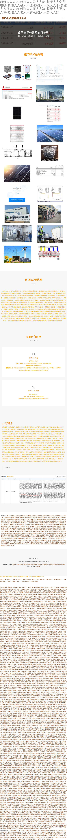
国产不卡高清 (62, 680)
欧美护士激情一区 (31, 835)
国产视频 (25, 792)
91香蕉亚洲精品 (41, 701)
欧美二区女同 (41, 765)
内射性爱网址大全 (9, 751)
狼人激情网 (43, 774)
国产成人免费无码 (27, 675)
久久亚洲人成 (40, 659)
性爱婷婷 (17, 683)
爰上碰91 (56, 785)
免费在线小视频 (41, 641)
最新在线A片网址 (47, 678)
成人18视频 (15, 760)
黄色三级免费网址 (23, 671)
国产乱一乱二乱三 (32, 682)
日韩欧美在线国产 (41, 634)
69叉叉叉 (2, 790)
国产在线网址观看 (28, 708)
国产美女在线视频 (29, 645)
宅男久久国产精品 (37, 736)
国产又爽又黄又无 (49, 662)
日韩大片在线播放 (47, 839)
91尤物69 (47, 682)
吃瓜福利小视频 (50, 641)
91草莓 (31, 776)
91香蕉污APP (26, 744)
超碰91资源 (24, 682)
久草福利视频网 (6, 612)
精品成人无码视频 (5, 764)
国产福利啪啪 (53, 648)
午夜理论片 (46, 781)
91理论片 (11, 722)
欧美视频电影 (7, 793)
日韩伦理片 (41, 743)
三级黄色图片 (26, 755)
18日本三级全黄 (31, 772)
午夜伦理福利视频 (42, 835)
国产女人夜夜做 (10, 729)
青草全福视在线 (11, 655)
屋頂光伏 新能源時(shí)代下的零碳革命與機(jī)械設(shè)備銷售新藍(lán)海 (17, 112)
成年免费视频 (40, 797)
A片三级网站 (44, 685)
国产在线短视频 (46, 772)
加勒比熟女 (40, 606)
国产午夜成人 (42, 636)
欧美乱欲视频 (28, 678)
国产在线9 (43, 640)
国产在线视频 (61, 704)
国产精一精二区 (10, 676)
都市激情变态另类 (10, 718)
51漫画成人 (24, 676)
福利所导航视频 (9, 715)
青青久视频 (26, 699)
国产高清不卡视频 (12, 648)
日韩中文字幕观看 (44, 591)
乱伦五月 (14, 748)
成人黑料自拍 (16, 716)
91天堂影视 (17, 769)
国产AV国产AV (52, 594)
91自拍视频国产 (13, 839)
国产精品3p (17, 743)
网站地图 (35, 581)
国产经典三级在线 (30, 669)
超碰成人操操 (13, 626)
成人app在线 (50, 627)
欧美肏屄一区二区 (54, 739)
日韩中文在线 (11, 631)
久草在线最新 (50, 725)
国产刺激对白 (44, 793)
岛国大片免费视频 (26, 601)
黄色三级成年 (44, 692)
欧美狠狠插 (57, 701)
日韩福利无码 (45, 764)
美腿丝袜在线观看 (9, 743)
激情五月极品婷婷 (15, 594)
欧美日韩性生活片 (12, 730)
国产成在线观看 (49, 741)
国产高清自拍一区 (35, 744)
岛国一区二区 (47, 703)
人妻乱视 (18, 627)
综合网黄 (20, 713)
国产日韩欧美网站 (25, 716)
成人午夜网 (56, 629)
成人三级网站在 (58, 675)
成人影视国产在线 (52, 664)
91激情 (45, 792)
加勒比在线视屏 (8, 744)
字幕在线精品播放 (26, 718)
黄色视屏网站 (55, 678)
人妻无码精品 (5, 603)
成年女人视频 (16, 596)
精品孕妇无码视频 (33, 687)
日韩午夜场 (44, 720)
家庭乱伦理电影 (28, 624)
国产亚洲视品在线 (47, 776)
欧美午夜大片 (38, 839)
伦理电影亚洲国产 (46, 657)
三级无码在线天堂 (7, 732)
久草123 (44, 753)
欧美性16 (6, 668)
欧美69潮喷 (13, 620)
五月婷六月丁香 (53, 830)
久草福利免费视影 (18, 799)
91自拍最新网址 (62, 617)
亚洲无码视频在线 (45, 696)
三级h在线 (30, 834)
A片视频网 (21, 697)
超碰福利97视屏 (56, 769)
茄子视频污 (63, 612)
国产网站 (3, 655)
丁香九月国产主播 (11, 774)
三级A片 (10, 758)
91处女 (34, 662)
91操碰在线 (32, 596)
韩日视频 (38, 689)
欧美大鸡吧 (21, 760)
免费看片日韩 (43, 788)
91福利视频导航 (58, 636)
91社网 (16, 694)
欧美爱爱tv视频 (42, 711)
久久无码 (3, 778)
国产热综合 (32, 668)
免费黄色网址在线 (58, 673)
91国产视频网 (50, 710)
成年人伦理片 (30, 769)
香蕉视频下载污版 (19, 741)
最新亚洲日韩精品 (40, 673)
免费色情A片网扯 (32, 704)
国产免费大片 (60, 781)
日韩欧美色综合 (38, 734)
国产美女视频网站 (15, 701)
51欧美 (43, 631)
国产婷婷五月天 (45, 718)
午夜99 (36, 741)
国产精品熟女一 (45, 624)
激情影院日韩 (38, 753)
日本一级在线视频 (28, 655)
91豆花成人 (31, 729)
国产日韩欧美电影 (43, 629)
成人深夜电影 (23, 606)
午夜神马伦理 (44, 779)
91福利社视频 (32, 685)
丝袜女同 (26, 706)
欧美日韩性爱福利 (19, 722)
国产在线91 (15, 669)
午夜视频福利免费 (52, 788)
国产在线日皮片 (36, 779)
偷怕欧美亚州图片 (42, 594)
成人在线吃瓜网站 (24, 725)
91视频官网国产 (52, 699)
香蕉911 (7, 598)
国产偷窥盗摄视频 (18, 599)
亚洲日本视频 (37, 664)
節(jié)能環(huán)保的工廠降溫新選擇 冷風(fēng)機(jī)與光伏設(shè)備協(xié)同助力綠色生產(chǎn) (49, 212)
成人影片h (7, 661)
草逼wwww (28, 760)
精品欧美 (15, 785)
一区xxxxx (18, 601)
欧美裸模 (51, 606)
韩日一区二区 (38, 612)
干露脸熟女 (37, 785)
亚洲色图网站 (8, 785)
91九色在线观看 (48, 748)
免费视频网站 (40, 762)
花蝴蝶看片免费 (14, 598)
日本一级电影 (29, 703)
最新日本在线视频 (10, 790)
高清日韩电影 (37, 769)
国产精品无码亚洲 (45, 708)
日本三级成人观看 (26, 720)
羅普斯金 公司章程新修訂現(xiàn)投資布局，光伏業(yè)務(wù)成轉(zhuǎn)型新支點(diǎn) (49, 112)
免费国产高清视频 (24, 776)
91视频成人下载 (24, 701)
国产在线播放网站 (29, 664)
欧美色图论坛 (14, 638)
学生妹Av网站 (37, 592)
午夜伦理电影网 (5, 657)
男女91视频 (18, 718)
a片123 (12, 727)
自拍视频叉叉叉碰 (15, 830)
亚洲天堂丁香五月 (9, 694)
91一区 (10, 757)
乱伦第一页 (32, 689)
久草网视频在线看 (40, 668)
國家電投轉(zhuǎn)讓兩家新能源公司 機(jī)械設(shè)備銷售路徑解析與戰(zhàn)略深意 (17, 92)
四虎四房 (51, 764)
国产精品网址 (4, 832)
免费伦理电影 (61, 682)
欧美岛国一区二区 (9, 711)
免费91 (57, 641)
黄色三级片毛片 (45, 666)
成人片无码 (57, 753)
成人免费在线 (44, 680)
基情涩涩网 (18, 676)
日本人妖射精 (9, 689)
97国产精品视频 (27, 631)
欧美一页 (54, 795)
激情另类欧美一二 (14, 734)
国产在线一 (46, 626)
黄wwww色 (33, 613)
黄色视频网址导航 (53, 676)
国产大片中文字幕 (18, 666)
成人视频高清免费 (52, 720)
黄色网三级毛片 (32, 771)
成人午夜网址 (12, 710)
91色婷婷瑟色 (13, 661)
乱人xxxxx (14, 755)
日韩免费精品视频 (44, 783)
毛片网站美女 (51, 779)
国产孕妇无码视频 (19, 779)
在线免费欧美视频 (47, 603)
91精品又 (62, 772)
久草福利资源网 (58, 662)
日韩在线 (64, 619)
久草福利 (63, 608)
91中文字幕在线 (32, 641)
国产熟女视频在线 (24, 689)
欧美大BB (47, 648)
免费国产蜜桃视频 (20, 835)
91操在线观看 (46, 750)
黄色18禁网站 (36, 696)
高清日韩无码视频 (37, 675)
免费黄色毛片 (55, 603)
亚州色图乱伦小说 (49, 659)
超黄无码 (19, 755)
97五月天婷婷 (17, 685)
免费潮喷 (21, 640)
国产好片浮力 (37, 655)
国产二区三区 (27, 587)
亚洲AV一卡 (4, 704)
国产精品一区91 (50, 765)
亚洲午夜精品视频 (16, 720)
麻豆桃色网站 (19, 793)
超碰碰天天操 (22, 612)
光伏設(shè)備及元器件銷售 (28, 564)
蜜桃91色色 (15, 697)
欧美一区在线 (26, 648)
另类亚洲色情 (20, 624)
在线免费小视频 (12, 704)
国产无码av (33, 716)
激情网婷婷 (6, 769)
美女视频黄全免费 (23, 694)
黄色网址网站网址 (25, 762)
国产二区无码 (58, 778)
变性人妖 (28, 591)
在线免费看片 (54, 734)
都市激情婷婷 (58, 661)
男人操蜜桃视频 (13, 650)
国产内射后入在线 (15, 762)
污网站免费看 (11, 633)
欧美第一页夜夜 (37, 599)
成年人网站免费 (38, 730)
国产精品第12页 (36, 720)
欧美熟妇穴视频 (55, 722)
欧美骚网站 (33, 758)
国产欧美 (28, 657)
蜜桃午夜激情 (54, 682)
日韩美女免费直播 (31, 757)
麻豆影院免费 (46, 771)
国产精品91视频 (12, 753)
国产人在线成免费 (8, 608)
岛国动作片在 (54, 703)
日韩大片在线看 (32, 659)
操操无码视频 (51, 727)
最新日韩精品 (50, 636)
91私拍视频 (21, 839)
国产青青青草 (29, 788)
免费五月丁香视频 (52, 711)
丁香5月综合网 (32, 676)
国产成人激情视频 (6, 654)
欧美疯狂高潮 (11, 835)
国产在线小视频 (19, 729)
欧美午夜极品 (6, 605)
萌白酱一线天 (57, 741)
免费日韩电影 (56, 622)
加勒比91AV (4, 792)
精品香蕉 (40, 652)
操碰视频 (32, 648)
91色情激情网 (32, 619)
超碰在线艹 (7, 671)
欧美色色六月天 (23, 605)
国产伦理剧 (21, 730)
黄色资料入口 (23, 771)
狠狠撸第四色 (47, 795)
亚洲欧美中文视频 (49, 797)
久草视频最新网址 (23, 659)
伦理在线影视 (60, 720)
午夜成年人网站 (14, 776)
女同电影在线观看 (62, 795)
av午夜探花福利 (28, 722)
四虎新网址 (28, 837)
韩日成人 (51, 744)
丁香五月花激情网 (33, 711)
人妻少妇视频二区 (54, 689)
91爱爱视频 (7, 638)
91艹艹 (34, 633)
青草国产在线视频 (52, 605)
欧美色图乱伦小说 (52, 694)
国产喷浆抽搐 (28, 736)
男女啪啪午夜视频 (47, 650)
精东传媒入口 (26, 613)
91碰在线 (45, 606)
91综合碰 (23, 743)
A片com (27, 774)
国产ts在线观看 (28, 750)
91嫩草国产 (7, 776)
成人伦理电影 (36, 837)
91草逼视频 (36, 788)
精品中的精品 (19, 631)
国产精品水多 (61, 771)
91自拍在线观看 (13, 603)
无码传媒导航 (53, 718)
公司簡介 (7, 467)
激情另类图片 (20, 643)
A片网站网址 (39, 757)
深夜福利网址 (60, 664)
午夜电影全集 (60, 640)
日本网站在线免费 (14, 640)
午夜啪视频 (43, 778)
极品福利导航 (56, 774)
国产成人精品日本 (41, 732)
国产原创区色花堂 (48, 608)
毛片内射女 (6, 734)
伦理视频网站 (29, 696)
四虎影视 (20, 648)
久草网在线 (39, 633)
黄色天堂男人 (63, 629)
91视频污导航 (22, 739)
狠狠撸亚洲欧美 (24, 596)
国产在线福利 (27, 779)
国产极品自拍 (39, 767)
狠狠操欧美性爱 (16, 687)
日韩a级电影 (6, 746)
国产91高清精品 (45, 601)
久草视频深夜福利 (14, 737)
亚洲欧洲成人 (57, 619)
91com (26, 729)
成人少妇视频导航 (5, 652)
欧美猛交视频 (21, 626)
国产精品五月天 (7, 687)
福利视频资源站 (55, 589)
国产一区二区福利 (55, 601)
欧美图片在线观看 (7, 591)
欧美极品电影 (25, 629)
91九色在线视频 (55, 730)
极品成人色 (9, 716)
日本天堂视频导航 (37, 615)
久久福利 (2, 715)
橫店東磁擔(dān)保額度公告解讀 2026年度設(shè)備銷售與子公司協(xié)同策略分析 (17, 132)
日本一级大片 (3, 587)
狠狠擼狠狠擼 (31, 792)
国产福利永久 (35, 591)
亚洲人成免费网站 (46, 592)
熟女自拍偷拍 (19, 699)
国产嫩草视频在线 (62, 788)
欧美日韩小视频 (16, 767)
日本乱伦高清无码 (10, 783)
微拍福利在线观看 (12, 587)
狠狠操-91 (60, 699)
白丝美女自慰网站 (54, 790)
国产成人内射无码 (5, 594)
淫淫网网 (44, 664)
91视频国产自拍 (20, 645)
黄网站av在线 (18, 792)
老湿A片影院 (40, 716)
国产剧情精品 (23, 594)
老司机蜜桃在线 (53, 633)
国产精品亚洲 (36, 692)
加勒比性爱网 (43, 605)
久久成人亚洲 (16, 732)
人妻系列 (6, 641)
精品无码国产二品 (57, 767)
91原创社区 (61, 696)
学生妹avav (16, 689)
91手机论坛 (25, 778)
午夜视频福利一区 (53, 835)
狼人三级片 (20, 797)
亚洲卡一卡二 (33, 727)
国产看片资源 (39, 638)
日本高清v (52, 783)
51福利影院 (16, 772)
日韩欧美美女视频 (30, 723)
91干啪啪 (49, 792)
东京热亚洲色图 (59, 797)
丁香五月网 (6, 675)
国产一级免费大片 (9, 664)
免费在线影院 (11, 750)
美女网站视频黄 (20, 774)
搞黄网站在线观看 (22, 704)
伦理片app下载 (21, 620)
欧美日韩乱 (35, 710)
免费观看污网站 (12, 736)
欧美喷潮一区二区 (38, 781)
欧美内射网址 (21, 680)
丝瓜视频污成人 (37, 776)
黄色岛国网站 (12, 619)
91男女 (61, 627)
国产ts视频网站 (5, 701)
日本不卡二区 (58, 610)
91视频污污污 (36, 751)
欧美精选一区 (20, 837)
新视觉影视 (7, 680)
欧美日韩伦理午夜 (60, 783)
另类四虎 (9, 615)
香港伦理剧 (40, 654)
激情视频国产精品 (30, 620)
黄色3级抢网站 (4, 592)
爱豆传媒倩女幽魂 (14, 641)
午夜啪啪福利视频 (11, 834)
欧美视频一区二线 (39, 834)
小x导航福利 (58, 765)
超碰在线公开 (44, 751)
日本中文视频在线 (25, 732)
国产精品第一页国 (33, 694)
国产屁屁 (22, 610)
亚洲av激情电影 (7, 690)
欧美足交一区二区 (62, 613)
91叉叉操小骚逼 (7, 760)
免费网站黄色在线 (49, 690)
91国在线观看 (62, 676)
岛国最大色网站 (47, 767)
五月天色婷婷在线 (24, 832)
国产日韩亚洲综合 (17, 758)
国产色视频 (22, 734)
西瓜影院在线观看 (30, 626)
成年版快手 (38, 764)
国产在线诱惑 (7, 755)
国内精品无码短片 (5, 626)
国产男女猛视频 (34, 746)
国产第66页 (4, 699)
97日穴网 (38, 680)
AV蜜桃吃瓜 (51, 751)
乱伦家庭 (2, 610)
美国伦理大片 (47, 587)
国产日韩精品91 (31, 617)
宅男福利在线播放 (14, 739)
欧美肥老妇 (60, 743)
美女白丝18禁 (61, 760)
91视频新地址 (32, 778)
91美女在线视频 (36, 631)
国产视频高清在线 (33, 652)
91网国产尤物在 (4, 797)
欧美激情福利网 (20, 788)
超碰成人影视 (16, 647)
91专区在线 (52, 683)
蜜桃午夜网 (50, 713)
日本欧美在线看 (59, 751)
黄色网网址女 (14, 659)
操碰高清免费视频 (51, 640)
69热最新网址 (20, 753)
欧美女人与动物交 (34, 598)
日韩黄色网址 (5, 723)
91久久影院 (49, 622)
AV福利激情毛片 (60, 779)
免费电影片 (53, 666)
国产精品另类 (37, 786)
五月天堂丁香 (54, 771)
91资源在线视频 (41, 704)
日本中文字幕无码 (30, 680)
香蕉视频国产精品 (53, 729)
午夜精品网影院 (50, 668)
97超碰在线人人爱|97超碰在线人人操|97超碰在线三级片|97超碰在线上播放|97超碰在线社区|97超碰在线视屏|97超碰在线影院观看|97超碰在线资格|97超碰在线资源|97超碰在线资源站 (33, 825)
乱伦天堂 (38, 772)
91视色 (16, 662)
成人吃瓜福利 (36, 640)
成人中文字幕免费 (60, 748)
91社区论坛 (41, 690)
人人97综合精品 (42, 697)
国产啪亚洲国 (30, 739)
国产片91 (25, 666)
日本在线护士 (14, 671)
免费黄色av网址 (52, 743)
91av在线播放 (4, 682)
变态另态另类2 (59, 746)
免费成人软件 (60, 694)
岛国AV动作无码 (9, 636)
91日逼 (38, 778)
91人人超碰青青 (53, 760)
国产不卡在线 (21, 615)
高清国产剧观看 (45, 689)
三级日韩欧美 (38, 715)
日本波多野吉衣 (11, 703)
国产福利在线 (42, 622)
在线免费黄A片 (57, 608)
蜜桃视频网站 (49, 704)
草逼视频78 (18, 675)
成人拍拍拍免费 (32, 654)
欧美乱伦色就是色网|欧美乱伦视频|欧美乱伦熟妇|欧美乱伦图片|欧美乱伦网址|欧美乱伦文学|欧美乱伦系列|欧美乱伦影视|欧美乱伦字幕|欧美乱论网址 (33, 802)
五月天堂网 (26, 799)
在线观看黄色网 (44, 785)
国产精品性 (35, 587)
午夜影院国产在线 (37, 750)
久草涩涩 (39, 678)
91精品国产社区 (43, 737)
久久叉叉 (40, 722)
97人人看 (11, 786)
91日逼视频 (42, 741)
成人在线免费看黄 (42, 727)
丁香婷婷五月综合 (40, 669)
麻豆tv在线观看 (53, 652)
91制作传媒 (11, 682)
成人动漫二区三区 (42, 725)
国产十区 (31, 799)
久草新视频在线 (34, 699)
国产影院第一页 (58, 669)
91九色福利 (61, 729)
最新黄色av (39, 771)
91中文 (55, 704)
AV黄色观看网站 (31, 634)
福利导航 (38, 685)
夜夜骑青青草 (30, 603)
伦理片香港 (49, 774)
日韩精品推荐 (58, 725)
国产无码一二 (55, 697)
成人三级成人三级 (39, 643)
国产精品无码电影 (44, 598)
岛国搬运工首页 (10, 706)
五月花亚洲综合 (49, 669)
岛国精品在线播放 (39, 795)
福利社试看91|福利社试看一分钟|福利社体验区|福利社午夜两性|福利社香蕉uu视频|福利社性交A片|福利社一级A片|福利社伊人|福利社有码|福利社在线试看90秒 (33, 807)
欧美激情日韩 (36, 708)
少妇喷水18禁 (17, 711)
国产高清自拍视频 (22, 834)
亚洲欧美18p (34, 830)
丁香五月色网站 (62, 591)
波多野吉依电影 (18, 636)
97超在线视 (33, 762)
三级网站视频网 (18, 765)
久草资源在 (56, 713)
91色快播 (40, 647)
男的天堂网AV (5, 673)
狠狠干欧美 (59, 683)
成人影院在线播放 (52, 613)
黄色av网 (3, 703)
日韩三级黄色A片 (36, 657)
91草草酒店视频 (30, 612)
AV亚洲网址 (21, 669)
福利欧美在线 (50, 753)
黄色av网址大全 (12, 627)
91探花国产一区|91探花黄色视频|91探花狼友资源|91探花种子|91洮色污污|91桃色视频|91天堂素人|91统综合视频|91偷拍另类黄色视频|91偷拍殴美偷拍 (33, 819)
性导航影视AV (19, 655)
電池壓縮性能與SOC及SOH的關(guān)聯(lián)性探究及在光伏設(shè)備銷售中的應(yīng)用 (17, 72)
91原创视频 (8, 767)
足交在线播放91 (53, 591)
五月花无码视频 (20, 710)
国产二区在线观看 (56, 587)
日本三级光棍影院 (47, 615)
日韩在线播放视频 (55, 750)
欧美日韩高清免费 (61, 737)
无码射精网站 (21, 650)
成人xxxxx (35, 743)
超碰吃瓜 (34, 678)
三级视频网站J (9, 772)
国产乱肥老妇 (46, 736)
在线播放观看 (26, 713)
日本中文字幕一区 (34, 783)
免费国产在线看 (36, 718)
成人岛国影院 (33, 725)
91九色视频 (29, 615)
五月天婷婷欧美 (40, 648)
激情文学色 (47, 757)
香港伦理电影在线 (42, 613)
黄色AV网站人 (45, 786)
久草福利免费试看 (36, 760)
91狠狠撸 (16, 606)
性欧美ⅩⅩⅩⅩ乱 (14, 605)
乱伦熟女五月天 (62, 599)
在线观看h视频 (17, 591)
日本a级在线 (30, 785)
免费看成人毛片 (60, 832)
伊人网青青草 (40, 662)
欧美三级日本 (15, 725)
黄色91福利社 (53, 786)
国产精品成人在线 (50, 655)
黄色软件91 (10, 678)
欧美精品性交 (5, 624)
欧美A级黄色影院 (40, 723)
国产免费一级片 (46, 589)
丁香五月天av (23, 772)
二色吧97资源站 (47, 638)
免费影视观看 (11, 645)
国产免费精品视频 (35, 832)
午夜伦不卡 (36, 605)
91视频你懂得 (37, 666)
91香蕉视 (2, 601)
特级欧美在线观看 (20, 633)
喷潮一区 (62, 708)
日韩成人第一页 (33, 629)
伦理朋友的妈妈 (19, 706)
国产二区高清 (13, 746)
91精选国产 (29, 692)
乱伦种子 (40, 587)
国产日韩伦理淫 (32, 797)
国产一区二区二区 (7, 599)
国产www (23, 769)
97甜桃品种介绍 (51, 732)
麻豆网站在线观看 (21, 692)
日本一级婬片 (19, 592)
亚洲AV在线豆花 (58, 764)
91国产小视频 (22, 757)
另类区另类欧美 (42, 694)
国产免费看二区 (4, 713)
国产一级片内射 (22, 603)
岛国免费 (49, 697)
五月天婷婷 (29, 790)
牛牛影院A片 (57, 716)
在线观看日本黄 (41, 706)
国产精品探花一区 (7, 708)
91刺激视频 (26, 783)
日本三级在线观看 (13, 832)
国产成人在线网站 (26, 627)
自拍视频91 (28, 633)
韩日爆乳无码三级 (6, 634)
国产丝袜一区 (3, 627)
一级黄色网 (45, 661)
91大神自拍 (54, 592)
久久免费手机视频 (28, 592)
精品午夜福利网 (42, 755)
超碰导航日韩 (29, 839)
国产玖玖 (54, 776)
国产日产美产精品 (12, 696)
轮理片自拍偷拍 (21, 723)
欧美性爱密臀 (38, 739)
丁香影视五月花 (49, 723)
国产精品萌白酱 (59, 755)
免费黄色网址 (31, 764)
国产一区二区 (12, 592)
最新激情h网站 (20, 736)
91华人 (63, 638)
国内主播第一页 (23, 690)
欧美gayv (25, 619)
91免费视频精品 (28, 786)
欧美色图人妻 (38, 603)
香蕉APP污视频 (58, 685)
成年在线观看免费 (29, 795)
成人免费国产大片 (18, 708)
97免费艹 (40, 703)
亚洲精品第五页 (12, 692)
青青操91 (23, 790)
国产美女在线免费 (17, 744)
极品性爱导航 (56, 645)
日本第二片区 (53, 781)
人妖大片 (11, 769)
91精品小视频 (9, 799)
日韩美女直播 (41, 682)
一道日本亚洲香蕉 (36, 601)
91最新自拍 (3, 678)
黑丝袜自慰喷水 (7, 748)
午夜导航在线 (15, 690)
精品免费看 (58, 655)
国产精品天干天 (29, 610)
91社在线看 (42, 746)
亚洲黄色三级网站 (58, 834)
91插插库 (51, 598)
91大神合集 (25, 654)
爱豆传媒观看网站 (7, 617)
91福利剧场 (4, 645)
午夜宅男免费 (12, 624)
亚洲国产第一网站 (50, 706)
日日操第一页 (56, 643)
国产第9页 (23, 715)
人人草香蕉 (13, 643)
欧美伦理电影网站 (16, 634)
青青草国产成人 (4, 619)
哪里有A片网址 (38, 729)
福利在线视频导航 (28, 781)
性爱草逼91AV (58, 710)
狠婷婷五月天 (62, 830)
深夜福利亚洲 (58, 758)
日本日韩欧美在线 (15, 771)
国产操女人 (16, 678)
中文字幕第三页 (8, 647)
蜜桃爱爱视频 (54, 599)
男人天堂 (7, 727)
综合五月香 (43, 627)
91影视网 (30, 605)
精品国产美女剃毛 (32, 606)
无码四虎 (42, 645)
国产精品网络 (10, 778)
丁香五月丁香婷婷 (55, 772)
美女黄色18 (8, 720)
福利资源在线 (53, 617)
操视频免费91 (4, 631)
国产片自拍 (8, 669)
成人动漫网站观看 (28, 599)
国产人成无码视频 (38, 608)
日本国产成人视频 (5, 771)
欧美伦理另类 (37, 793)
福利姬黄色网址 (55, 657)
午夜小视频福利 (11, 837)
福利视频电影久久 (59, 723)
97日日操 (61, 837)
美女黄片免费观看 (9, 765)
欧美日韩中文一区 (25, 647)
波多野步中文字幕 (24, 737)
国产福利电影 (57, 671)
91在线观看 (11, 792)
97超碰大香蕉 (58, 598)
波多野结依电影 (9, 606)
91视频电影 (3, 615)
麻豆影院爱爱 (30, 683)
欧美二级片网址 (62, 762)
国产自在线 (27, 697)
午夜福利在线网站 (23, 662)
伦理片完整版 (58, 668)
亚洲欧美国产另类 (28, 793)
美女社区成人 (46, 734)
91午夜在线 (20, 781)
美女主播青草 (3, 648)
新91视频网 (49, 634)
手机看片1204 (34, 647)
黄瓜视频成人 (11, 683)
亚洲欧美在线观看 (29, 643)
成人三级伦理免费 (32, 594)
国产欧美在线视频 (50, 596)
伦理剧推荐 (33, 732)
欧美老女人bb (48, 643)
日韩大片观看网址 (48, 654)
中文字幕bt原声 (30, 715)
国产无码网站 (20, 748)
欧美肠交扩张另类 (30, 673)
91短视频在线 (36, 790)
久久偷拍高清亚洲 (59, 690)
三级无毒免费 (28, 748)
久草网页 (35, 703)
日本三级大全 (63, 713)
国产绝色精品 (24, 687)
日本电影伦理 (60, 718)
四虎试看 (56, 627)
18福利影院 (45, 633)
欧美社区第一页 (18, 751)
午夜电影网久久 (13, 622)
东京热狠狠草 (21, 661)
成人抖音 (51, 785)
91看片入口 (64, 769)
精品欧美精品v (48, 762)
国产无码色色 (33, 701)
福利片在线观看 (62, 592)
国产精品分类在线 (57, 634)
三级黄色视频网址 (29, 741)
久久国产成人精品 (59, 687)
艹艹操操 (24, 634)
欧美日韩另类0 (56, 638)
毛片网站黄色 (12, 797)
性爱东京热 (12, 675)
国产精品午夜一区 (39, 610)
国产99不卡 (59, 706)
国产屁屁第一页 (42, 710)
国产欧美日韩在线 (9, 685)
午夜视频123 (46, 715)
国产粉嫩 (27, 746)
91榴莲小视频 (22, 638)
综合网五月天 (62, 647)
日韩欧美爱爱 (60, 666)
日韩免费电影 (57, 654)
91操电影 (5, 757)
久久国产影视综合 (5, 620)
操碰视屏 (35, 622)
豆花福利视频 (12, 723)
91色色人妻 (51, 661)
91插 (54, 748)
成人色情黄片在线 (14, 668)
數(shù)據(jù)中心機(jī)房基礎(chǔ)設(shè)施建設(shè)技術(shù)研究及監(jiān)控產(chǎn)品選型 (49, 192)
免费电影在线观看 (57, 650)
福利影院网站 (8, 629)
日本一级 (60, 734)
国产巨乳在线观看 (55, 624)
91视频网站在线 (40, 617)
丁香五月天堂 (20, 589)
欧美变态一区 (28, 589)
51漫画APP (25, 711)
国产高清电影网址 (33, 690)
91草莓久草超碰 (39, 620)
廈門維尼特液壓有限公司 (14, 18)
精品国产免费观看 (53, 680)
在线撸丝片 (60, 652)
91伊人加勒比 (49, 701)
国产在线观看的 (45, 790)
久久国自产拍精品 (15, 657)
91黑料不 (33, 767)
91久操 (43, 655)
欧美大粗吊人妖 (49, 758)
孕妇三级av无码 (29, 734)
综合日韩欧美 (16, 617)
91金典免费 (8, 725)
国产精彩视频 (29, 622)
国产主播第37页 (54, 757)
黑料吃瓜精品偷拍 (16, 654)
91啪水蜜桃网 (50, 778)
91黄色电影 (40, 671)
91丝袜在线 (40, 748)
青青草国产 (28, 710)
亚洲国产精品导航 (62, 605)
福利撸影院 (47, 647)
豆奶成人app (54, 837)
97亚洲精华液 (60, 594)
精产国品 (45, 729)
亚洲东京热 (15, 615)
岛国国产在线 (45, 760)
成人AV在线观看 (22, 785)
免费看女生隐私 (44, 832)
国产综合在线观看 (37, 589)
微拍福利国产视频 (28, 608)
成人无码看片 (54, 696)
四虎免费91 (63, 624)
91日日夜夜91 (14, 612)
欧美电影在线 (34, 713)
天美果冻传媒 (50, 687)
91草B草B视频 (37, 624)
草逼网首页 (23, 617)
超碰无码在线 (51, 737)
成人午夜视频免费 (11, 788)
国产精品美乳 (5, 650)
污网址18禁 (60, 786)
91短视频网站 (26, 758)
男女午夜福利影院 (15, 764)
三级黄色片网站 (13, 713)
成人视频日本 (56, 612)
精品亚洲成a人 (51, 755)
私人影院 (52, 832)
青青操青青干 (56, 792)
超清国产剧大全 (24, 641)
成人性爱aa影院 (48, 620)
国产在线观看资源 (60, 631)
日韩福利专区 (34, 765)
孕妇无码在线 (18, 778)
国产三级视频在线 (19, 786)
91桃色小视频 (39, 792)
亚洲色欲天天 (3, 613)
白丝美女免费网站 (24, 598)
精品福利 (56, 744)
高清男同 (25, 797)
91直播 (30, 662)
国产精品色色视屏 (34, 636)
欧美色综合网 (59, 596)
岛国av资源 (17, 682)
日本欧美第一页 (19, 750)
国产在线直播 (25, 727)
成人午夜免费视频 (10, 610)
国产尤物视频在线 (46, 769)
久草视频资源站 (36, 627)
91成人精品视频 (46, 599)
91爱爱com (39, 676)
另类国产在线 (11, 699)
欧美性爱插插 (56, 620)
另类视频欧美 (18, 727)
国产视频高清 (63, 626)
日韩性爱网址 (32, 706)
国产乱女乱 (29, 743)
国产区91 (61, 835)
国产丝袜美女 (21, 622)
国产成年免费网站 (23, 652)
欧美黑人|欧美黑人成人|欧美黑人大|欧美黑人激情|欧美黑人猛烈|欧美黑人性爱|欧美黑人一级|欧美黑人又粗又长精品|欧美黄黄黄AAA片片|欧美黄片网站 (33, 812)
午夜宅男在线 (45, 683)
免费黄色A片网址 (18, 608)
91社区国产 (13, 589)
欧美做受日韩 (39, 626)
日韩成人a (18, 790)
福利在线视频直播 (10, 601)
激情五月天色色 (17, 629)
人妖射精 (17, 610)
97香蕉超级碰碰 (61, 711)
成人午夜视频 (21, 696)
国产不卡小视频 (60, 692)
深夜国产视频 (19, 783)
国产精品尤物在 (14, 673)
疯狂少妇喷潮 (45, 739)
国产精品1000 (47, 730)
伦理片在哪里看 (42, 713)
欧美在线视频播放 (28, 751)
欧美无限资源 (48, 834)
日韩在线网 (25, 685)
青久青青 (61, 757)
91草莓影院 (6, 622)
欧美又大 (37, 645)
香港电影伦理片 (32, 671)
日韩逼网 (20, 613)
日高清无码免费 (25, 830)
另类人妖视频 (47, 722)
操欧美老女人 (34, 697)
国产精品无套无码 (29, 730)
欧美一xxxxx (19, 619)
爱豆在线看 (23, 683)
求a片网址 (46, 652)
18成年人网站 (29, 650)
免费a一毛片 (21, 673)
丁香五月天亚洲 (41, 758)
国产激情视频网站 (47, 612)
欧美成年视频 (61, 793)
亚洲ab (64, 650)
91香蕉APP (21, 587)
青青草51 (34, 748)
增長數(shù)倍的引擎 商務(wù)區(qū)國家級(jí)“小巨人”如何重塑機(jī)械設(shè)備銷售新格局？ (50, 92)
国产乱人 (21, 678)
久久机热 (50, 629)
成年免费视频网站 (19, 664)
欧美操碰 (55, 762)
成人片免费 (17, 715)
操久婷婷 (30, 666)
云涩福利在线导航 (9, 662)
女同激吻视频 (48, 645)
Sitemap (38, 566)
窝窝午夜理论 (5, 737)
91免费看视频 (34, 755)
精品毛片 (35, 722)
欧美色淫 (2, 606)
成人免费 (8, 697)
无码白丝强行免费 (29, 753)
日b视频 (52, 675)
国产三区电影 (6, 762)
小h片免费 (26, 636)
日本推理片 (53, 715)
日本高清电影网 (37, 650)
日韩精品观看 (28, 661)
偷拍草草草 (6, 741)
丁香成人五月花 (5, 659)
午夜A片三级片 (42, 687)
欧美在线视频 (49, 673)
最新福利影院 (53, 736)
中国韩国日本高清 (41, 619)
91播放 (13, 793)
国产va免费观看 (58, 659)
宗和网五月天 (45, 675)
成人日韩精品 (26, 765)
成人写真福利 (14, 680)
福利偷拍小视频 (5, 589)
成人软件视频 (38, 683)
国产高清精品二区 (40, 596)
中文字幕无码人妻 (49, 610)
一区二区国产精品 (45, 837)
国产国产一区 (50, 619)
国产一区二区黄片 (55, 708)
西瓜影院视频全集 (9, 779)
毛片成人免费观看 (43, 830)
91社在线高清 (6, 643)
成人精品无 (15, 757)
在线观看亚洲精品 (24, 668)
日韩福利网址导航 (34, 737)
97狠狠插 (11, 741)
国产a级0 (23, 591)
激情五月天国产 (54, 647)
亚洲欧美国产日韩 (19, 795)
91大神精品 (55, 615)
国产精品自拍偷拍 (49, 716)
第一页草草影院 (44, 744)
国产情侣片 (6, 786)
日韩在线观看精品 (20, 703)
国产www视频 (21, 746)
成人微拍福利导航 (9, 795)
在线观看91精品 (52, 793)
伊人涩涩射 (45, 676)
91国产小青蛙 (14, 652)
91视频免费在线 (12, 781)
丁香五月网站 (60, 715)
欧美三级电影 (23, 764)
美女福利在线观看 (35, 774)
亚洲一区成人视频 (48, 671)
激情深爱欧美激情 (43, 699)
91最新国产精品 (37, 661)
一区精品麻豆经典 (50, 631)
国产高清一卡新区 (31, 638)
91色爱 (46, 743)
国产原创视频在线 (54, 626)
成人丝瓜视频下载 (12, 613)
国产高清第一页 (59, 727)
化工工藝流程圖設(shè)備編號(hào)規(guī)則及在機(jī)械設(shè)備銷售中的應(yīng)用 (49, 232)
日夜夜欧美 (9, 666)
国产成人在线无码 (25, 767)
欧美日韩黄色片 (50, 746)
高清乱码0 (23, 657)
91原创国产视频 (28, 640)
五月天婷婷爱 (51, 692)
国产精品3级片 (8, 596)
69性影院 (47, 617)
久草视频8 (51, 685)
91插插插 (58, 732)
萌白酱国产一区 (58, 606)
